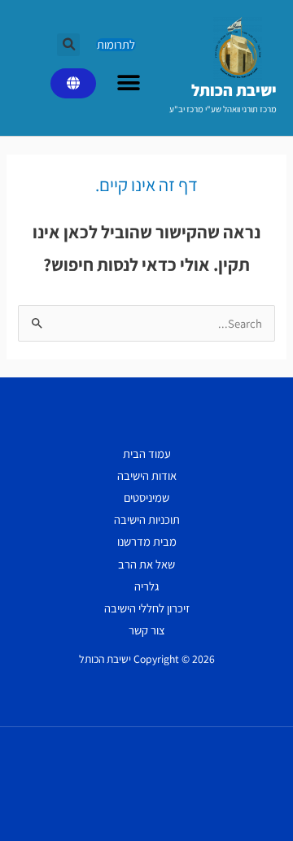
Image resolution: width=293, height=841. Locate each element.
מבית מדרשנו (147, 541)
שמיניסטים (146, 497)
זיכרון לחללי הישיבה (147, 608)
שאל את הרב (146, 564)
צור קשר (147, 630)
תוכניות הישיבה (147, 519)
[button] (68, 44)
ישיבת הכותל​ (234, 90)
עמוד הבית (147, 453)
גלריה (146, 586)
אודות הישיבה (147, 475)
